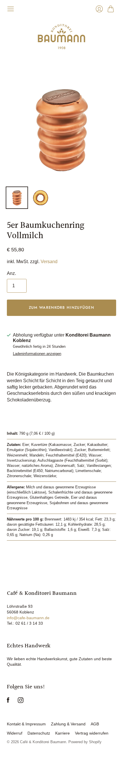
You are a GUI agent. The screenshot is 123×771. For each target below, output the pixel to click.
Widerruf (14, 733)
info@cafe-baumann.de (28, 617)
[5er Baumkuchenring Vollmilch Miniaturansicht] (17, 198)
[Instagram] (20, 701)
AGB (95, 724)
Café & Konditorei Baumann (43, 742)
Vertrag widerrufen (91, 733)
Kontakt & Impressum (26, 724)
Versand (49, 261)
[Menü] (11, 9)
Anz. (11, 273)
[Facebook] (8, 701)
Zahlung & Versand (68, 724)
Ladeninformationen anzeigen (37, 354)
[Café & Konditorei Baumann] (61, 36)
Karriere (62, 733)
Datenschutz (38, 733)
